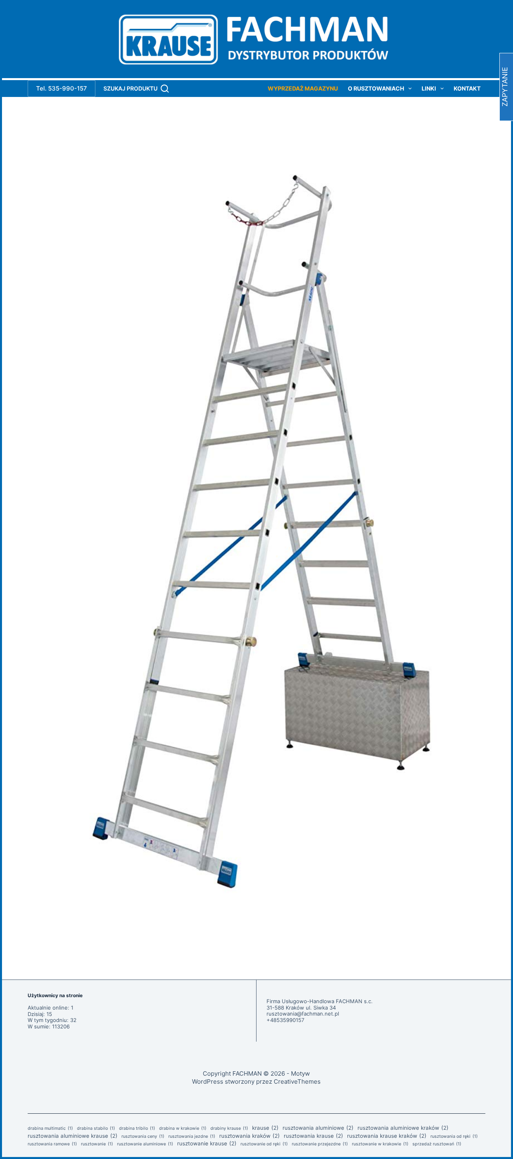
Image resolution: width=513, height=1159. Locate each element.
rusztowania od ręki (454, 1136)
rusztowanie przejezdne (320, 1144)
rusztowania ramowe (52, 1144)
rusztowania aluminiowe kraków (402, 1128)
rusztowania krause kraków (386, 1136)
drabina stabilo (96, 1128)
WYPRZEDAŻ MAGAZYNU (303, 88)
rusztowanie (97, 1144)
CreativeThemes (297, 1081)
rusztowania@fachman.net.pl (303, 1013)
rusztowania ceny (142, 1136)
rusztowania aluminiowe (318, 1128)
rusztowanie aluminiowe (145, 1144)
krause (265, 1128)
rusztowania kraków (249, 1136)
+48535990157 (285, 1020)
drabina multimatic (50, 1128)
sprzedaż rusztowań (436, 1144)
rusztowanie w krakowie (380, 1144)
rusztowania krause (313, 1136)
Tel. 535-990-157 (61, 88)
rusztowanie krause (206, 1143)
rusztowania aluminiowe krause (72, 1136)
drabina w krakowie (182, 1128)
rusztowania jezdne (191, 1136)
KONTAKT (467, 88)
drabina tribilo (137, 1128)
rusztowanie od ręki (264, 1144)
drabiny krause (229, 1128)
